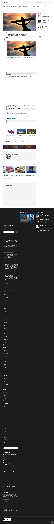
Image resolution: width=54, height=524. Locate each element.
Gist (38, 6)
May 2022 (4, 364)
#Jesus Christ (11, 141)
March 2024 (5, 330)
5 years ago (19, 179)
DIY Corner (5, 428)
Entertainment (6, 9)
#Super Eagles (5, 487)
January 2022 (5, 370)
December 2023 (5, 334)
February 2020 (5, 390)
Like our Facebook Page (9, 471)
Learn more (6, 499)
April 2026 (4, 291)
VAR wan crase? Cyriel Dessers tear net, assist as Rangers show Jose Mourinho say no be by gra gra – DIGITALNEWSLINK (11, 265)
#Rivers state (5, 510)
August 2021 (5, 378)
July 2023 (4, 342)
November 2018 (5, 403)
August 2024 (5, 322)
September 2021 (5, 376)
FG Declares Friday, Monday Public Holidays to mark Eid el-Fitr (10, 135)
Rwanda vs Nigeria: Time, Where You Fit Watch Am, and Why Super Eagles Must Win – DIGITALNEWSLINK (11, 276)
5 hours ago (22, 221)
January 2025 (5, 314)
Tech (4, 442)
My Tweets (4, 227)
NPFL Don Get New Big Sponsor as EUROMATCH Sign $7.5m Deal (10, 243)
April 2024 (4, 328)
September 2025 (5, 302)
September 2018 (5, 404)
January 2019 (5, 400)
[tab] (37, 212)
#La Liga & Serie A (9, 486)
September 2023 (5, 339)
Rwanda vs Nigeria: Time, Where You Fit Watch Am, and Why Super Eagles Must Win (11, 278)
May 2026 (4, 289)
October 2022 (5, 356)
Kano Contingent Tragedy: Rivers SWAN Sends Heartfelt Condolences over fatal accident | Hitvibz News (11, 260)
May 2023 (4, 345)
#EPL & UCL (10, 485)
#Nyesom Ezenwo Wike (6, 509)
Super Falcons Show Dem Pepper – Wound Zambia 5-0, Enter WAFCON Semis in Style (11, 256)
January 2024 (5, 333)
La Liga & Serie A (34, 6)
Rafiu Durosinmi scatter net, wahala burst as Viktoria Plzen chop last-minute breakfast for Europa (11, 272)
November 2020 (5, 384)
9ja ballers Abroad (14, 6)
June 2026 (4, 288)
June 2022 (4, 362)
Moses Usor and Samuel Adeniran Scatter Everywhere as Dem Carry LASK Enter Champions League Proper (10, 248)
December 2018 (5, 401)
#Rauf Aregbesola (22, 141)
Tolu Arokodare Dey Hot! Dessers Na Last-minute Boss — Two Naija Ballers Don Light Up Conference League (10, 241)
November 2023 (5, 336)
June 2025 (4, 306)
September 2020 (5, 386)
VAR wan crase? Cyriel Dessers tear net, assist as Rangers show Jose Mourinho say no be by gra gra (11, 267)
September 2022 (5, 358)
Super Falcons (25, 6)
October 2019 (5, 392)
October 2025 (5, 300)
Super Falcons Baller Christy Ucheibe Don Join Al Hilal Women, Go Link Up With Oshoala (10, 238)
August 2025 (5, 303)
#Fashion (14, 485)
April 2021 (4, 381)
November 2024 (5, 317)
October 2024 (5, 319)
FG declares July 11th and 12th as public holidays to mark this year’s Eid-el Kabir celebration (21, 136)
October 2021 (5, 375)
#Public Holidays (16, 141)
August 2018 (5, 406)
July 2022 (4, 361)
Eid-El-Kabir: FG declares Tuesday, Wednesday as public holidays (31, 135)
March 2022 (5, 367)
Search (4, 230)
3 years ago (6, 178)
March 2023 (5, 348)
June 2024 (4, 325)
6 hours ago (41, 222)
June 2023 (4, 344)
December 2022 (5, 353)
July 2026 (4, 286)
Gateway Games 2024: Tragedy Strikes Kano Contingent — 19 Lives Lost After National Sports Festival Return (11, 262)
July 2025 (4, 305)
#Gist (4, 486)
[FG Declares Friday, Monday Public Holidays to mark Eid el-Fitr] (11, 131)
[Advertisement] (21, 64)
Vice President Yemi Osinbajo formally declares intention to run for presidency (27, 147)
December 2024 (5, 316)
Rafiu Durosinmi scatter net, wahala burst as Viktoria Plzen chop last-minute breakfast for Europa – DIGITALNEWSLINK (10, 271)
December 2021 (5, 372)
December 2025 (5, 297)
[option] (8, 172)
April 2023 (4, 347)
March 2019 (5, 398)
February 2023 (5, 350)
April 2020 (4, 389)
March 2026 (5, 292)
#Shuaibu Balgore (28, 141)
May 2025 (4, 308)
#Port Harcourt (13, 509)
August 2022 (5, 359)
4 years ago (12, 37)
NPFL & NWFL (19, 6)
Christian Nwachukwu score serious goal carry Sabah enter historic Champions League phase (10, 246)
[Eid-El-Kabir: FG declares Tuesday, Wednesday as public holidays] (31, 131)
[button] (52, 522)
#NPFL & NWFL (14, 486)
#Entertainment (6, 485)
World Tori (11, 9)
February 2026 (5, 294)
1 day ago (41, 226)
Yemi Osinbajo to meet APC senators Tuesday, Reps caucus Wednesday (12, 147)
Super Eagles (8, 6)
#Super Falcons (11, 487)
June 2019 (4, 395)
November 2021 (5, 373)
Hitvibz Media (9, 37)
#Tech (15, 487)
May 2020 (4, 387)
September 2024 (5, 320)
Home (4, 6)
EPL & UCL (29, 6)
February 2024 (5, 331)
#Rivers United (10, 510)
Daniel (4, 178)
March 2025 (5, 311)
